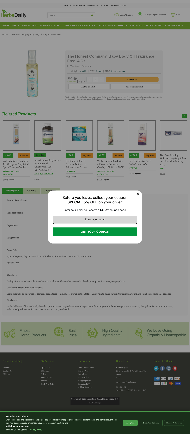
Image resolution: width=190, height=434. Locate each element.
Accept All (130, 423)
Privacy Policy (36, 430)
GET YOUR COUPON (95, 232)
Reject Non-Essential (150, 423)
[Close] (138, 194)
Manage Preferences (174, 423)
